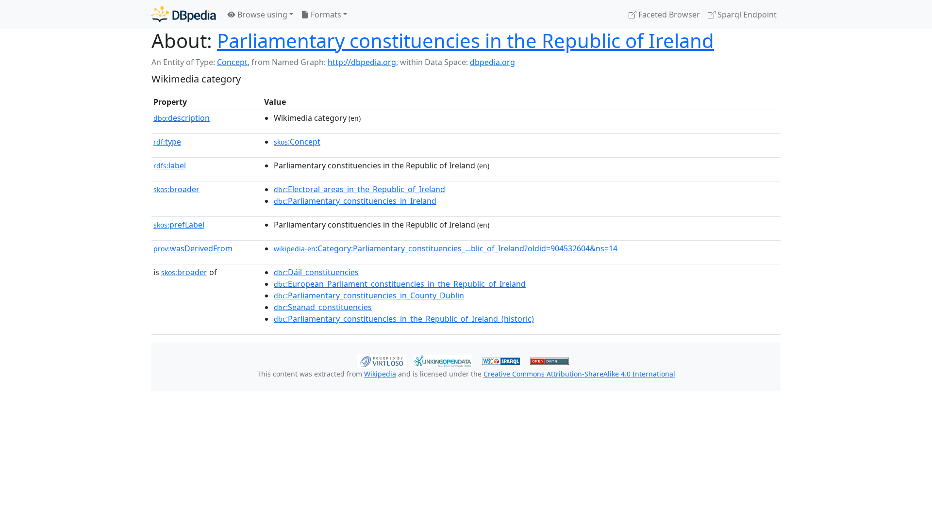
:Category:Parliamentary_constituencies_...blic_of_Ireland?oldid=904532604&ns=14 (445, 248)
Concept (232, 62)
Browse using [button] (261, 14)
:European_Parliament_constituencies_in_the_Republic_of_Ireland (400, 283)
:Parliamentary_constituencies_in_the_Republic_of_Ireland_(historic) (404, 318)
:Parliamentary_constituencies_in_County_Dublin (369, 295)
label (169, 165)
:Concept (297, 141)
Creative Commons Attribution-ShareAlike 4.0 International (579, 373)
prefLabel (178, 224)
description (181, 118)
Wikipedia (380, 373)
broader (176, 189)
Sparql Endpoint (746, 14)
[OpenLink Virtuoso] (381, 360)
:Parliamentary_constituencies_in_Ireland (355, 201)
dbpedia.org (492, 62)
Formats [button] (325, 14)
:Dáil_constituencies (316, 272)
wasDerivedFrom (193, 248)
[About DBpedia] (183, 14)
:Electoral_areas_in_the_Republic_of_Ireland (359, 189)
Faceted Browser (668, 14)
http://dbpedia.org (362, 62)
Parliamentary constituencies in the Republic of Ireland (465, 40)
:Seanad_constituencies (323, 307)
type (167, 141)
